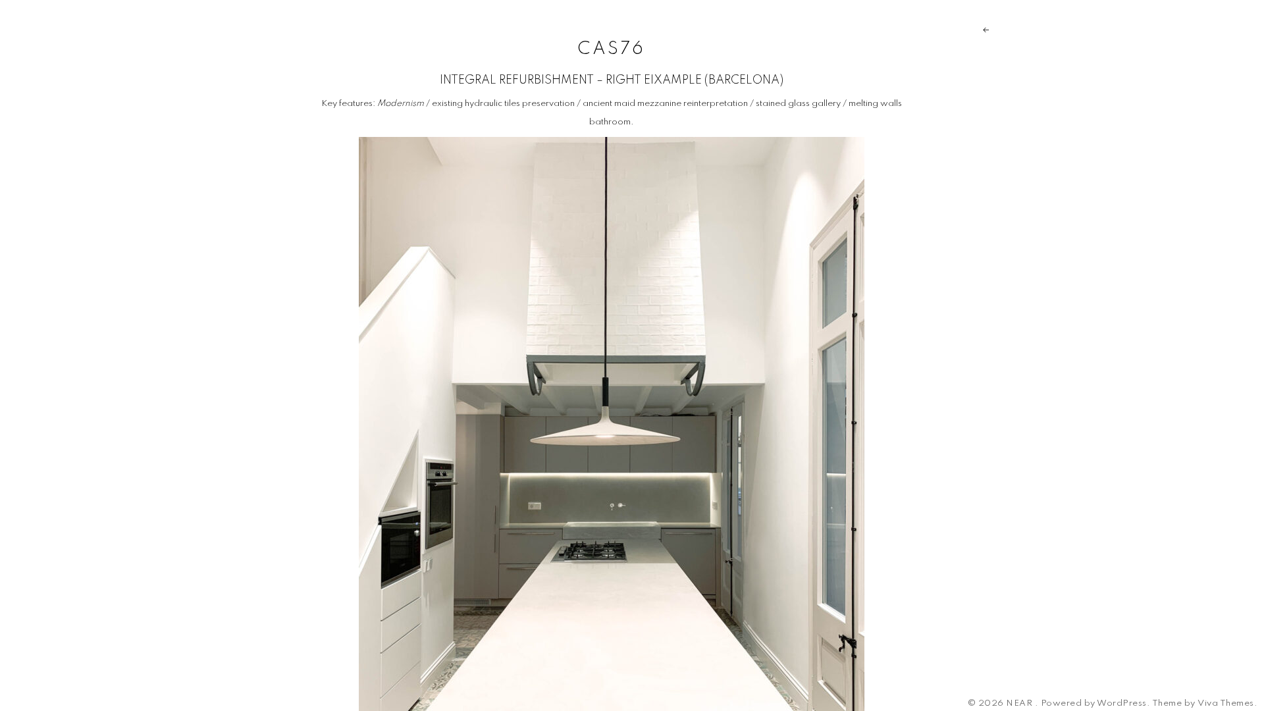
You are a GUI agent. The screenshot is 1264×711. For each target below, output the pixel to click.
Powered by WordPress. (1096, 704)
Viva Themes (1226, 704)
